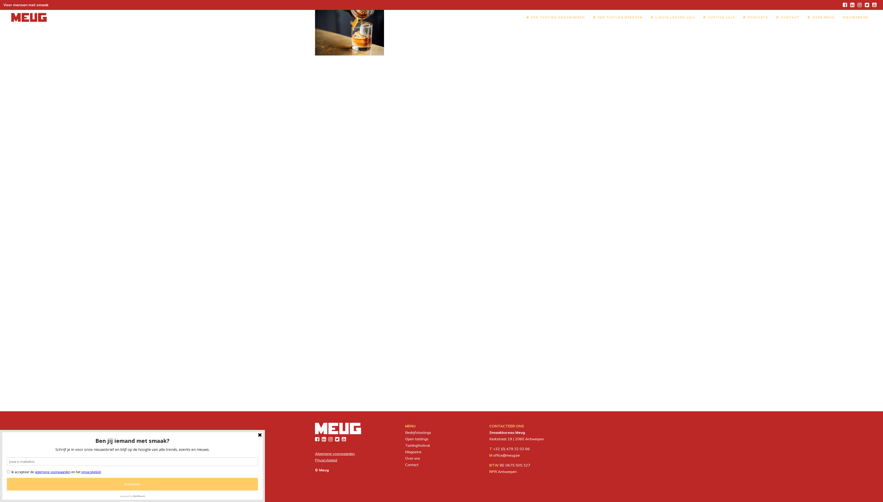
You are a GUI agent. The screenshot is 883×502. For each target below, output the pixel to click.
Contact (412, 464)
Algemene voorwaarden (335, 453)
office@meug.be (506, 455)
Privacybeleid (326, 460)
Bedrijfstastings (418, 432)
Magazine (413, 451)
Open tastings (416, 439)
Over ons (412, 458)
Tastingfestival (417, 445)
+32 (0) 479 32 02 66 (511, 449)
